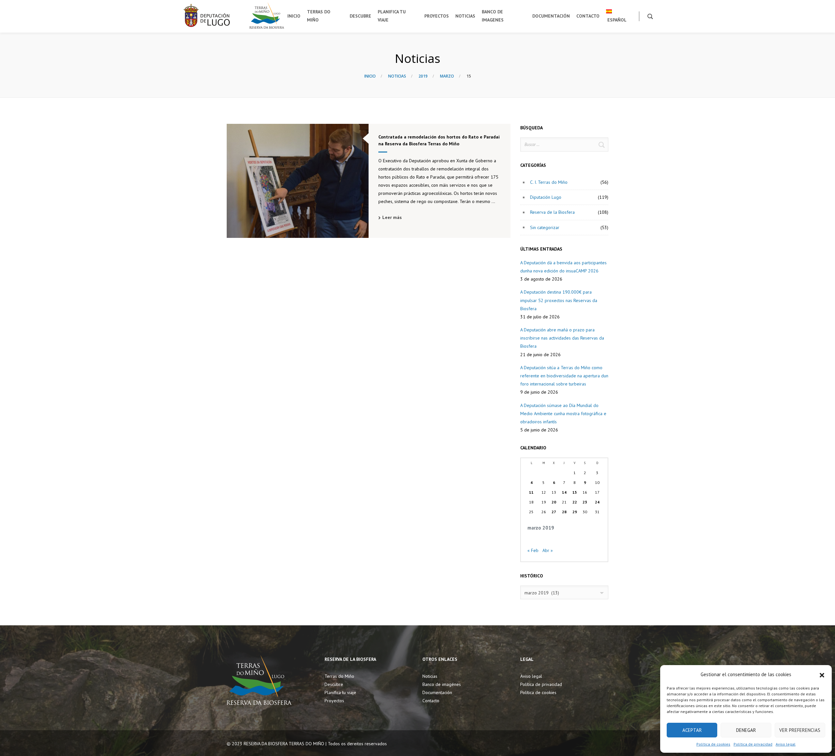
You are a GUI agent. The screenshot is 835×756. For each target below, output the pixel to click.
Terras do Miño (339, 676)
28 (564, 511)
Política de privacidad (753, 744)
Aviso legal (786, 744)
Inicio (370, 76)
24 (597, 502)
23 (585, 502)
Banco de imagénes (441, 684)
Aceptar (692, 730)
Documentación (437, 692)
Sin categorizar (544, 227)
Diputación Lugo (545, 197)
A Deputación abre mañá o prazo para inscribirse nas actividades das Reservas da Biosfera (562, 338)
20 (554, 502)
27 (554, 511)
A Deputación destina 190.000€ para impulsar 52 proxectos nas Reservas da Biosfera (558, 300)
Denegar (746, 730)
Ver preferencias (799, 730)
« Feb (533, 550)
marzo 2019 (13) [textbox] (541, 593)
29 (574, 511)
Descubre (334, 684)
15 (574, 492)
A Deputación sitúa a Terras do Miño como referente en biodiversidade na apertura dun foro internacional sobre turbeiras (564, 376)
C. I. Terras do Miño (549, 182)
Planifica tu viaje (340, 692)
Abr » (547, 550)
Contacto (430, 701)
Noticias (397, 76)
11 (531, 492)
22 (574, 502)
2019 (423, 76)
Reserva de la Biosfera (552, 212)
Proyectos (334, 701)
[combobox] (564, 592)
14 (564, 492)
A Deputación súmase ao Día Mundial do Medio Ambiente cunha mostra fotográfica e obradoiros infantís (563, 413)
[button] (822, 674)
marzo (447, 76)
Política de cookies (713, 744)
